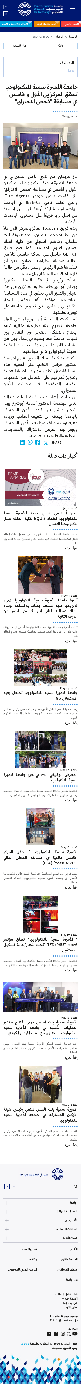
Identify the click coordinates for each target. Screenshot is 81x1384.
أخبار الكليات (20, 46)
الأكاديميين (70, 1220)
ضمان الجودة (70, 1238)
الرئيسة (73, 37)
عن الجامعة (71, 1280)
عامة (60, 46)
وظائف (33, 1259)
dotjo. (25, 1344)
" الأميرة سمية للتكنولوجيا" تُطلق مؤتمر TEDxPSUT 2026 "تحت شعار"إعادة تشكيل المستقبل (40, 945)
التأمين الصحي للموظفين (22, 1270)
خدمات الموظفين (67, 1270)
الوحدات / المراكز (67, 1211)
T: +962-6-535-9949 (64, 1316)
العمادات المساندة (66, 1229)
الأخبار (59, 37)
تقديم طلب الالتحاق (46, 24)
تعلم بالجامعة (29, 1249)
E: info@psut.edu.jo (64, 1320)
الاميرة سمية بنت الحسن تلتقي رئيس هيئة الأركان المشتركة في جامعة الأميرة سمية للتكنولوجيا (40, 1115)
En (6, 6)
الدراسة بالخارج (69, 1259)
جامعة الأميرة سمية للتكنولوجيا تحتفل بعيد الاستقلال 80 (40, 695)
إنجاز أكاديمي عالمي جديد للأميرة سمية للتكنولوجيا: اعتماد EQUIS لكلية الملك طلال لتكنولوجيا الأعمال (40, 518)
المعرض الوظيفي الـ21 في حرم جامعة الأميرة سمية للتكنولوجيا (40, 777)
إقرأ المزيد (71, 548)
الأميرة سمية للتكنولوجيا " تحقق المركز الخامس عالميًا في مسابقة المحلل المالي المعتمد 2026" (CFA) (40, 857)
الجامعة (73, 1203)
